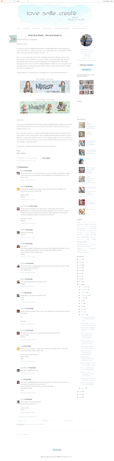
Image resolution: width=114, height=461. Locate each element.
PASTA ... (88, 159)
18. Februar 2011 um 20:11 (27, 324)
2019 (80, 262)
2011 (80, 284)
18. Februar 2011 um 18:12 (27, 237)
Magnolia (81, 242)
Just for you (90, 209)
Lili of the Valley (31, 160)
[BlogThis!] (44, 158)
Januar (83, 388)
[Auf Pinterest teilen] (49, 158)
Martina (22, 330)
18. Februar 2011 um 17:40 (27, 180)
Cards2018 (92, 228)
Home (18, 28)
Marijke (22, 229)
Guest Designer (90, 232)
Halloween (80, 234)
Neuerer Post (21, 420)
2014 (80, 276)
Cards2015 (84, 226)
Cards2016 (93, 226)
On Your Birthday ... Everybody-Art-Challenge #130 (87, 335)
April (82, 309)
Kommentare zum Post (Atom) (34, 424)
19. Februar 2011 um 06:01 (27, 392)
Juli (82, 300)
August (83, 298)
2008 (81, 397)
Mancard (93, 244)
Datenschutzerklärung (79, 28)
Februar (84, 314)
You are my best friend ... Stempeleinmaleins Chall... (88, 318)
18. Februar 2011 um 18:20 (27, 272)
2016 (80, 270)
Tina (21, 379)
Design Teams (47, 28)
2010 (80, 391)
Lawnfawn (93, 237)
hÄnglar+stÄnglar (82, 252)
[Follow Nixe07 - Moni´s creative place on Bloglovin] (86, 65)
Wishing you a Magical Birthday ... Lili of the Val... (88, 329)
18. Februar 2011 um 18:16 (27, 257)
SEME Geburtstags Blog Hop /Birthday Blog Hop (90, 180)
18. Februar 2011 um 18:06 (27, 223)
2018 (80, 265)
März (83, 312)
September (85, 295)
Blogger (70, 456)
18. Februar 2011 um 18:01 (27, 199)
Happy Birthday (90, 234)
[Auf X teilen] (46, 158)
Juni (82, 303)
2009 (81, 394)
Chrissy (23, 263)
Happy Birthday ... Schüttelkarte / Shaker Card (91, 151)
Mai (82, 306)
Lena (22, 292)
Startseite (45, 420)
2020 (81, 259)
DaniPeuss (80, 232)
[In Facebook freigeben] (48, 158)
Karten (85, 237)
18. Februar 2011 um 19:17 (27, 286)
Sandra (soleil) (25, 206)
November (84, 289)
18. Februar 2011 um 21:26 (27, 361)
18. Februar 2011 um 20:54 (28, 339)
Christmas (81, 230)
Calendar (80, 224)
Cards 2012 (87, 224)
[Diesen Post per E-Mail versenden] (43, 158)
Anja (21, 346)
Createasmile (92, 230)
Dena (22, 170)
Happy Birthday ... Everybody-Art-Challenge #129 (86, 352)
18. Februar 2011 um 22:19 (27, 373)
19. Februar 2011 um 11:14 (27, 412)
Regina (22, 279)
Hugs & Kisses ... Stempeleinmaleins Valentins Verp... (87, 358)
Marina (22, 186)
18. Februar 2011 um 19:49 (27, 302)
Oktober (84, 292)
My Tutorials (36, 28)
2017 (80, 268)
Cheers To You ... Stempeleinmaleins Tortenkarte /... (87, 373)
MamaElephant (82, 244)
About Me (26, 28)
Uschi (22, 399)
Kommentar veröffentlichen (28, 416)
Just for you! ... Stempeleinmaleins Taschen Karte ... (87, 341)
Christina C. (24, 367)
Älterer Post (69, 420)
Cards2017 (81, 228)
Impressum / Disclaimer (61, 28)
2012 (80, 281)
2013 (80, 279)
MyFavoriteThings (84, 246)
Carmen (23, 308)
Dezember (84, 287)
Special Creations (86, 248)
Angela (22, 243)
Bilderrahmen (92, 222)
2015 (80, 273)
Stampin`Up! (81, 250)
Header (24, 160)
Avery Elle (81, 222)
